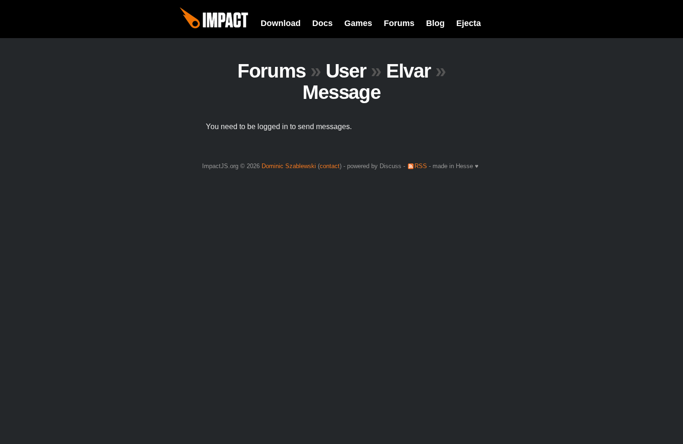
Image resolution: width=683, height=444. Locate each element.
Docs (322, 23)
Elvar (408, 71)
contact (330, 166)
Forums (399, 23)
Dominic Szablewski (289, 166)
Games (358, 23)
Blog (435, 23)
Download (281, 23)
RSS (420, 166)
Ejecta (468, 23)
